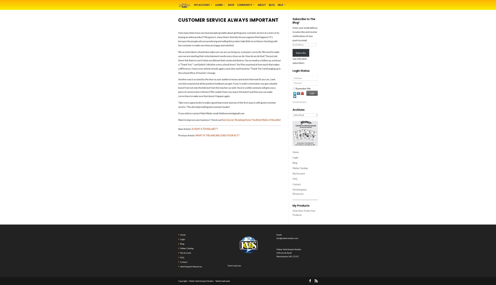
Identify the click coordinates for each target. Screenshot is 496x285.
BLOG (272, 4)
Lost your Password (299, 102)
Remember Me (303, 88)
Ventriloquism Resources (191, 266)
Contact (297, 184)
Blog (295, 162)
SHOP (231, 4)
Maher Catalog (300, 168)
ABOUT (262, 4)
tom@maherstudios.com (287, 238)
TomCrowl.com (234, 265)
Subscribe (301, 52)
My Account (299, 173)
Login (295, 157)
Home (296, 152)
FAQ (295, 178)
